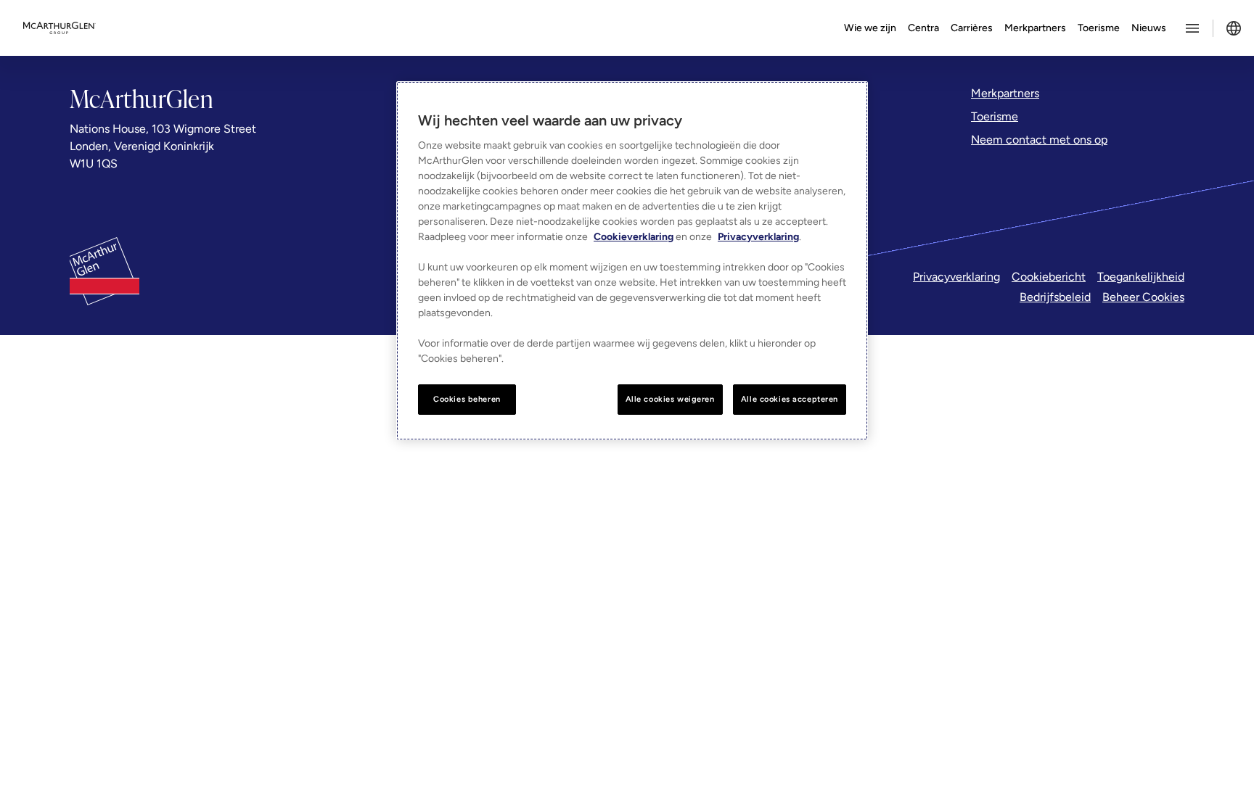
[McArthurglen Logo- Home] (59, 28)
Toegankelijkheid (1140, 277)
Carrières (972, 28)
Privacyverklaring (956, 277)
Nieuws (1148, 28)
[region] (632, 260)
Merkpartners (1035, 28)
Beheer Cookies (1143, 297)
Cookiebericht (1049, 277)
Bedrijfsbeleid (1055, 297)
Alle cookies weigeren (670, 399)
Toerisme (1099, 28)
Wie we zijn (870, 28)
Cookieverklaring (633, 237)
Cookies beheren (467, 399)
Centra (923, 28)
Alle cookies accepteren (789, 399)
